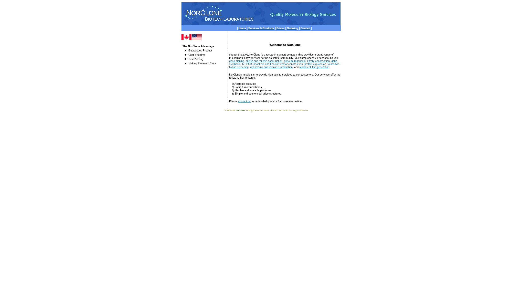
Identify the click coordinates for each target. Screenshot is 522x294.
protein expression (315, 64)
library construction (318, 60)
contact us (244, 101)
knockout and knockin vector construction (278, 64)
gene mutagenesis (295, 60)
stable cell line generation (314, 67)
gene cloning (236, 60)
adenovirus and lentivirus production (271, 67)
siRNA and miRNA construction (264, 60)
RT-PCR (247, 64)
